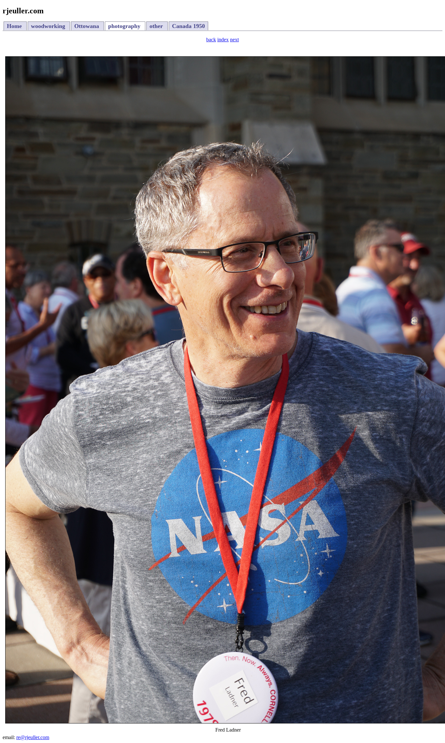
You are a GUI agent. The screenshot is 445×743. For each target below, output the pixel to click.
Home (15, 26)
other (157, 26)
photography (125, 26)
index (223, 39)
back (211, 39)
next (234, 39)
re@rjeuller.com (32, 737)
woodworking (49, 26)
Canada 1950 (188, 26)
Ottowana (87, 26)
